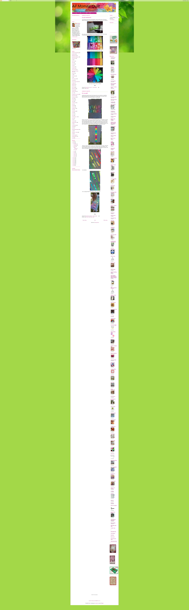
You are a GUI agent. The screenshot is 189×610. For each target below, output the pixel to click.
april (74, 152)
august (75, 146)
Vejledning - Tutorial (75, 132)
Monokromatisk (74, 91)
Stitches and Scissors (113, 488)
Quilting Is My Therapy (113, 119)
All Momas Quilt (86, 6)
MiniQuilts (73, 85)
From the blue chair (114, 309)
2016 (74, 141)
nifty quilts (112, 220)
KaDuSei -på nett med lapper (113, 295)
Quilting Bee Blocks (114, 541)
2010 (74, 162)
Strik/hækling (74, 111)
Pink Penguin (113, 185)
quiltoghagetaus (113, 419)
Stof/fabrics (73, 108)
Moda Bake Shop (113, 531)
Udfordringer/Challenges (75, 129)
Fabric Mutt (112, 151)
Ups (72, 130)
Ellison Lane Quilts (114, 505)
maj (74, 151)
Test (72, 119)
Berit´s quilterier (113, 302)
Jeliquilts (112, 493)
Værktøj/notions (74, 136)
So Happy (112, 491)
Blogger (102, 603)
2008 (74, 165)
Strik (72, 109)
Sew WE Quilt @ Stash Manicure (113, 241)
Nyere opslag (84, 220)
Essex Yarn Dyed (90, 119)
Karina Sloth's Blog (114, 460)
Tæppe (73, 126)
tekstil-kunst (112, 447)
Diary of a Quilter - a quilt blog (113, 84)
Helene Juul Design (114, 158)
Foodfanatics (113, 111)
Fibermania (112, 453)
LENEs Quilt (113, 362)
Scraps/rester (74, 102)
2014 (74, 157)
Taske (73, 115)
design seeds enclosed (113, 148)
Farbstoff (112, 280)
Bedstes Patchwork (114, 353)
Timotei (112, 141)
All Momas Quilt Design (75, 52)
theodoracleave (113, 215)
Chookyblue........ (113, 60)
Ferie (73, 65)
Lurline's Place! (113, 481)
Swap (73, 112)
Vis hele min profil (74, 36)
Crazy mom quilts (113, 234)
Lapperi (73, 80)
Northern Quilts (113, 126)
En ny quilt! (85, 93)
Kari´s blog (112, 382)
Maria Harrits (78, 23)
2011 (74, 161)
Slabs (73, 104)
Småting (87, 88)
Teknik (73, 118)
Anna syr (112, 500)
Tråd (72, 123)
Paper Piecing (74, 95)
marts (75, 153)
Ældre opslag (105, 220)
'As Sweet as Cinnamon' (113, 227)
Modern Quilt (74, 88)
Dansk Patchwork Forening (76, 169)
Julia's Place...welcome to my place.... (114, 288)
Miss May (73, 87)
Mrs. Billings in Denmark (113, 399)
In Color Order (113, 90)
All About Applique (114, 113)
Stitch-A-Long (113, 256)
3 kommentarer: (94, 87)
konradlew (96, 603)
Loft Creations (113, 533)
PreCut (73, 98)
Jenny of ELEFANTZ (112, 67)
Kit (72, 77)
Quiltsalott (112, 375)
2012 (74, 160)
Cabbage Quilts (113, 318)
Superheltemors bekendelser (113, 520)
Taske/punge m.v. (74, 116)
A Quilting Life (113, 57)
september (75, 145)
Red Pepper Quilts (113, 192)
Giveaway (73, 66)
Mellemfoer (73, 84)
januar (75, 156)
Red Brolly (112, 535)
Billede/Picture (74, 55)
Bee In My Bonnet (113, 74)
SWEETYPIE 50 (113, 413)
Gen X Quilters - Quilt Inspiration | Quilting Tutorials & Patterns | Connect (114, 276)
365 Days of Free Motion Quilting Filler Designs (113, 123)
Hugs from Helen (113, 135)
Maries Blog (112, 172)
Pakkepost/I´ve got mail (75, 94)
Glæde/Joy (73, 68)
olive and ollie (113, 406)
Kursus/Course (74, 78)
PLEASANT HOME (113, 325)
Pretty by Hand (113, 269)
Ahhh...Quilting (113, 104)
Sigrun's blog (113, 440)
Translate (113, 19)
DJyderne (112, 339)
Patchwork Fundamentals (113, 249)
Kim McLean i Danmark (113, 474)
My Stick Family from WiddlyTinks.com (94, 600)
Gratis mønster (74, 69)
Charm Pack (74, 58)
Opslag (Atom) (97, 222)
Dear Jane (73, 61)
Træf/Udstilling (74, 125)
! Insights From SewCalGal (113, 427)
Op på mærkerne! (86, 17)
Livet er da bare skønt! (75, 81)
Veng (73, 133)
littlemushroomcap (114, 99)
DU (72, 59)
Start (95, 220)
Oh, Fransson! (113, 396)
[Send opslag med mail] (98, 87)
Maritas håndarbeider (113, 389)
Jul (72, 74)
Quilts (73, 101)
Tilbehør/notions (74, 122)
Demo (73, 62)
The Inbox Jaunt (113, 116)
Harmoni (73, 73)
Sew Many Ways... (113, 369)
